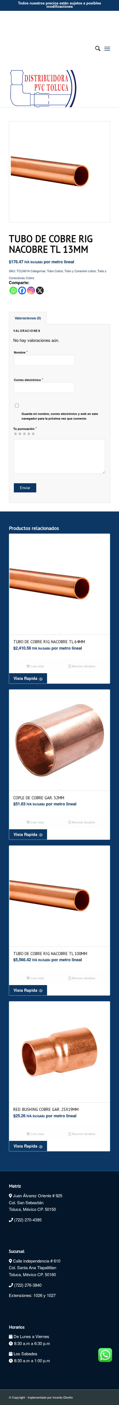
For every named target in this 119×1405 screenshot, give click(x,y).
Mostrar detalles (83, 666)
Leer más (37, 666)
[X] (40, 290)
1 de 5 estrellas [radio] (15, 433)
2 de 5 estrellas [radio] (17, 433)
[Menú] (107, 48)
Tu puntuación (25, 428)
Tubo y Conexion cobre (80, 271)
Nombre (21, 352)
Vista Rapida (25, 678)
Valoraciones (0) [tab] (28, 317)
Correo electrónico (28, 379)
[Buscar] (95, 49)
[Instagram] (31, 290)
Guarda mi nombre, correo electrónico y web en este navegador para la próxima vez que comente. (60, 416)
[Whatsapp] (13, 290)
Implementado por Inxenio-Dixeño (50, 1397)
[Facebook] (22, 290)
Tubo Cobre (55, 271)
